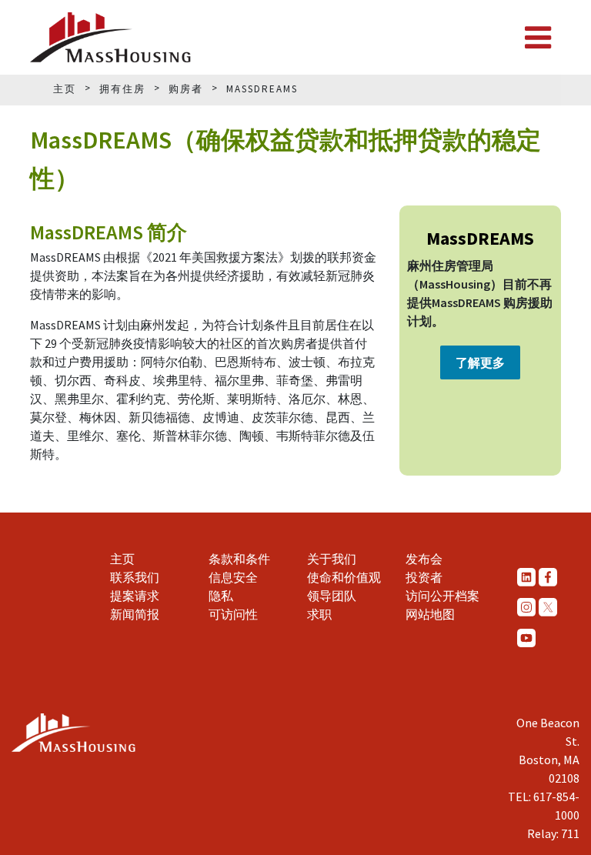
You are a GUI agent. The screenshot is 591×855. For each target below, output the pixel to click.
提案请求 (134, 595)
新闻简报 (134, 614)
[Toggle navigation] (538, 37)
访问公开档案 (442, 595)
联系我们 (134, 577)
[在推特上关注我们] (548, 607)
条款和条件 (239, 558)
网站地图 (430, 614)
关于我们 (331, 558)
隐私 (221, 595)
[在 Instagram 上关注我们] (526, 607)
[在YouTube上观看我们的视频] (526, 637)
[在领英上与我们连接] (526, 576)
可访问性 (233, 614)
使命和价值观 (344, 577)
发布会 (424, 558)
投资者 (424, 577)
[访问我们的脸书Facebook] (548, 576)
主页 (122, 558)
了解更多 (480, 362)
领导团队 (331, 595)
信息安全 (233, 577)
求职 (319, 614)
